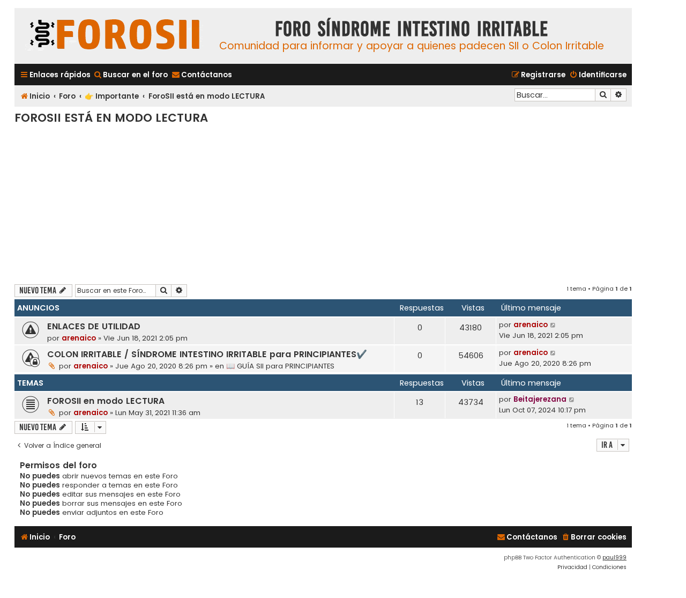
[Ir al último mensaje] (553, 325)
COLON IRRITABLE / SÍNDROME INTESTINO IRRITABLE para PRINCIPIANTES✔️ (207, 354)
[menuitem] (130, 75)
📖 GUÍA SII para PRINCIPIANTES (280, 366)
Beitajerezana (539, 399)
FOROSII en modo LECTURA (106, 401)
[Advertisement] (323, 204)
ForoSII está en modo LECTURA (111, 117)
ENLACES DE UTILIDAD (93, 326)
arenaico (79, 338)
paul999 (614, 557)
